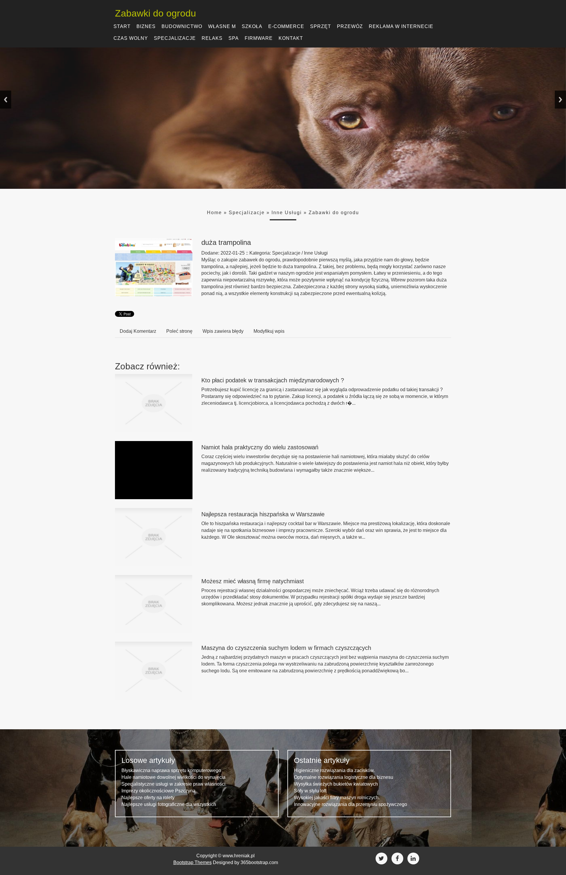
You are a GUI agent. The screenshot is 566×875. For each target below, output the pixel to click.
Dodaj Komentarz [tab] (138, 331)
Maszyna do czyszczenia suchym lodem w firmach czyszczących (286, 648)
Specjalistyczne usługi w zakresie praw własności (173, 783)
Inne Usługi (287, 212)
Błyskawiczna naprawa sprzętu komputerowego (171, 770)
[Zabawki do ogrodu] (153, 266)
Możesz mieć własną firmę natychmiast (252, 581)
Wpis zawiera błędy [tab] (223, 331)
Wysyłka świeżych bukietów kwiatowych (336, 783)
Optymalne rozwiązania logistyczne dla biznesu (343, 777)
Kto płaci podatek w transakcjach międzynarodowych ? (272, 380)
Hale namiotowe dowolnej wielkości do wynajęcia (173, 777)
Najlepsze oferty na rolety (148, 797)
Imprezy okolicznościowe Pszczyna (158, 790)
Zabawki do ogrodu (334, 212)
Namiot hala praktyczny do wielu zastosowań (259, 447)
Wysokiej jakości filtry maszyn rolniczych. (337, 797)
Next (560, 100)
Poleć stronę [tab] (179, 331)
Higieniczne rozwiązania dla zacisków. (334, 770)
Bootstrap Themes (192, 862)
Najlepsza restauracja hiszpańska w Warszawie (263, 514)
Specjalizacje (247, 212)
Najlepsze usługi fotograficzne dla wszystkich (168, 804)
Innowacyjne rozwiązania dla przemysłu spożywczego (350, 804)
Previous (5, 100)
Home (214, 212)
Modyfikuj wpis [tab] (269, 331)
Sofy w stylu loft (310, 790)
